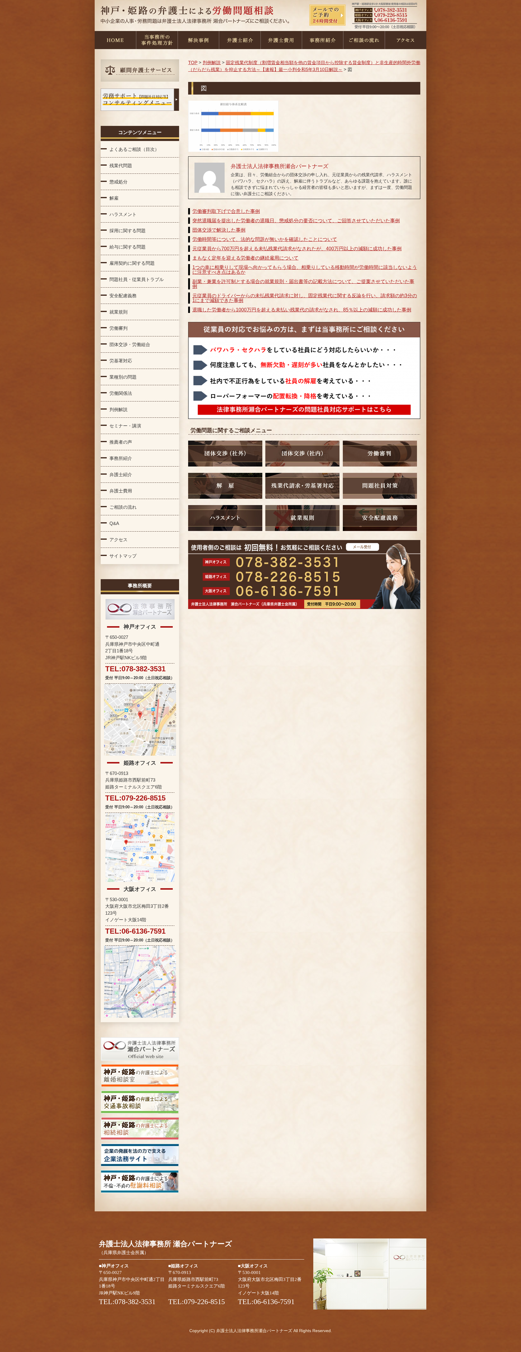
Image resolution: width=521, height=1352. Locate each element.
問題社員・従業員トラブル (136, 279)
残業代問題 (120, 165)
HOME (115, 40)
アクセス (405, 40)
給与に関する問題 (127, 246)
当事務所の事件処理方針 (157, 40)
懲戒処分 (118, 181)
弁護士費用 (281, 40)
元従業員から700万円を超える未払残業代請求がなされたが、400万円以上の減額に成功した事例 (297, 248)
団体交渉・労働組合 (129, 344)
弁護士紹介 (239, 40)
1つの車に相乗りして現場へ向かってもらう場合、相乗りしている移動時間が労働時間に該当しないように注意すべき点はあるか (304, 270)
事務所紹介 (322, 40)
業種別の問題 (123, 376)
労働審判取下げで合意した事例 (226, 211)
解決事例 (198, 40)
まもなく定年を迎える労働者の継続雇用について (245, 258)
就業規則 (118, 311)
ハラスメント (123, 214)
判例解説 (118, 409)
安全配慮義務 (123, 295)
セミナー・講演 (125, 425)
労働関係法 (120, 393)
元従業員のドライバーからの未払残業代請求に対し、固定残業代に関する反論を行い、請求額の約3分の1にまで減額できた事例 (304, 298)
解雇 (113, 198)
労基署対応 (120, 360)
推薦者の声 (120, 442)
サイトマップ (123, 555)
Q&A (114, 523)
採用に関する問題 (127, 230)
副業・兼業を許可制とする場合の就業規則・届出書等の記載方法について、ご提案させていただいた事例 (303, 284)
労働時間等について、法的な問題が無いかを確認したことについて (264, 239)
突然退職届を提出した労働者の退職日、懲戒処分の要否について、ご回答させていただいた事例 (296, 220)
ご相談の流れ (364, 40)
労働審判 (118, 328)
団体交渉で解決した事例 (218, 230)
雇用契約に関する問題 (132, 263)
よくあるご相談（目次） (134, 149)
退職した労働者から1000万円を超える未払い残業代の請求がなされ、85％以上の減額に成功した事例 (301, 309)
